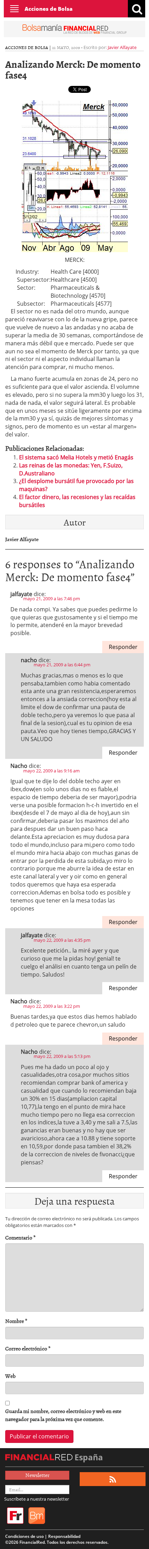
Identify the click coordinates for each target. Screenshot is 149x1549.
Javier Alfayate (122, 47)
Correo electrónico (28, 1349)
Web (10, 1376)
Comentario (20, 1238)
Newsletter (37, 1475)
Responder (123, 647)
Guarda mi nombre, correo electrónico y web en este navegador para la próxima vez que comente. (63, 1415)
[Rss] (112, 1479)
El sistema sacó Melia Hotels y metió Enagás (76, 457)
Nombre (16, 1321)
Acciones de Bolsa (48, 8)
